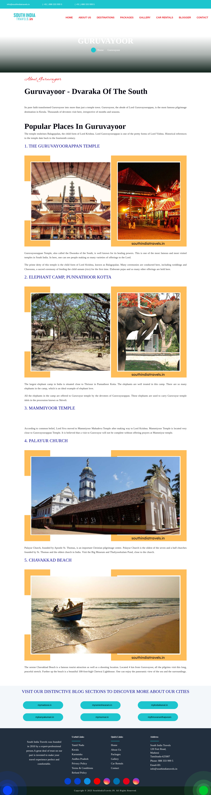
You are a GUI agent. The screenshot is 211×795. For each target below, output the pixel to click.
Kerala (75, 749)
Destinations (105, 17)
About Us (85, 17)
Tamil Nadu (78, 745)
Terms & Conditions (82, 768)
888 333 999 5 (165, 760)
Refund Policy (79, 772)
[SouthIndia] (24, 16)
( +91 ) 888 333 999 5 (52, 4)
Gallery (144, 17)
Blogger (185, 17)
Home (69, 17)
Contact (202, 17)
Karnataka (77, 754)
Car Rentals (164, 17)
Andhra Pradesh (80, 758)
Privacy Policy (79, 763)
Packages (126, 17)
